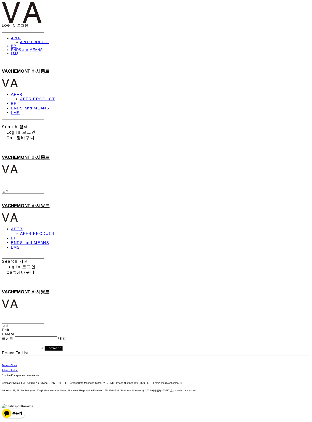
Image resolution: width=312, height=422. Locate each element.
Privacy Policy (10, 370)
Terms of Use (9, 365)
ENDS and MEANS (27, 50)
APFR (16, 38)
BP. (13, 46)
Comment (53, 348)
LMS (15, 54)
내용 (62, 338)
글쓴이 (8, 338)
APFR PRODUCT (34, 42)
